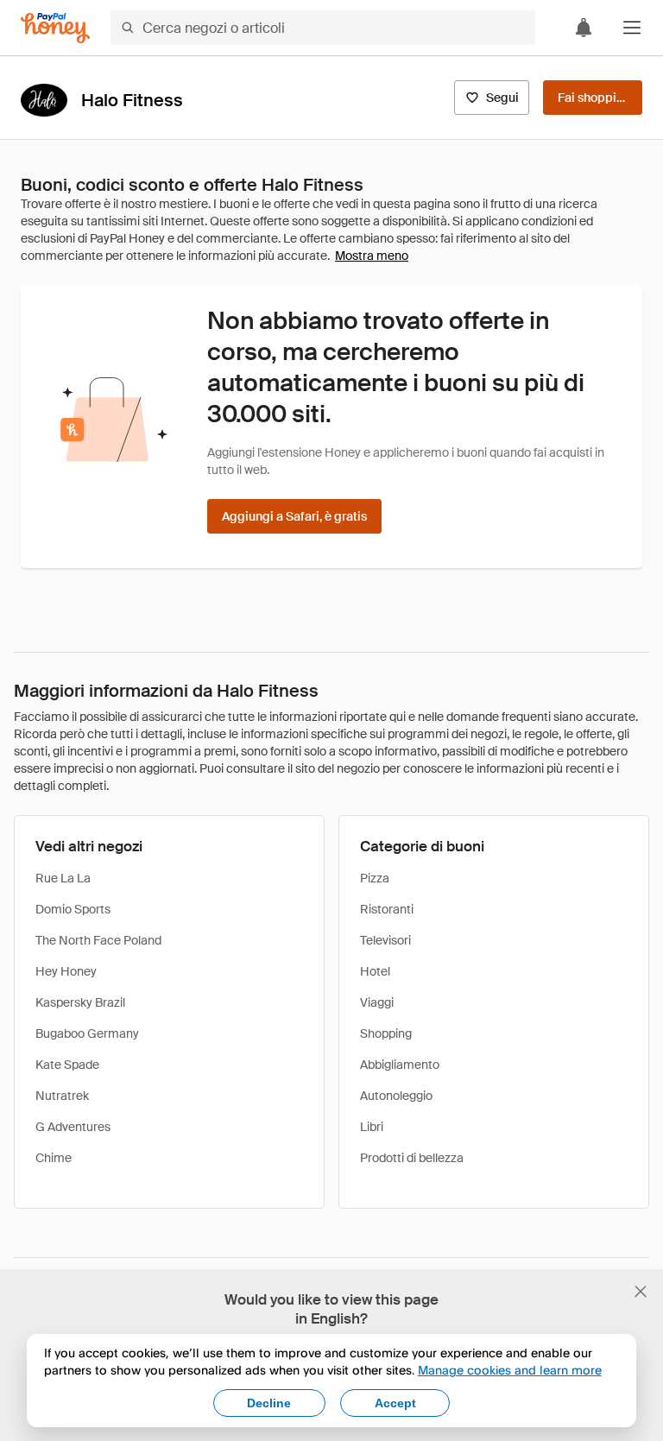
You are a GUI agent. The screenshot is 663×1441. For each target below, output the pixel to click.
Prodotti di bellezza (412, 1158)
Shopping (386, 1033)
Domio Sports (72, 909)
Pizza (374, 878)
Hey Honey (66, 971)
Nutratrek (62, 1095)
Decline (269, 1403)
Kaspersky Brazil (80, 1002)
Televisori (385, 940)
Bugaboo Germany (87, 1033)
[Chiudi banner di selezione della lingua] (641, 1292)
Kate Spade (67, 1064)
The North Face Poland (98, 940)
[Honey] (55, 28)
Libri (371, 1126)
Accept (395, 1403)
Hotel (375, 971)
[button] (632, 27)
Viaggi (377, 1002)
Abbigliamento (399, 1064)
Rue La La (63, 878)
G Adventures (72, 1126)
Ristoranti (387, 909)
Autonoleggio (396, 1095)
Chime (53, 1158)
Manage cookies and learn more (510, 1369)
